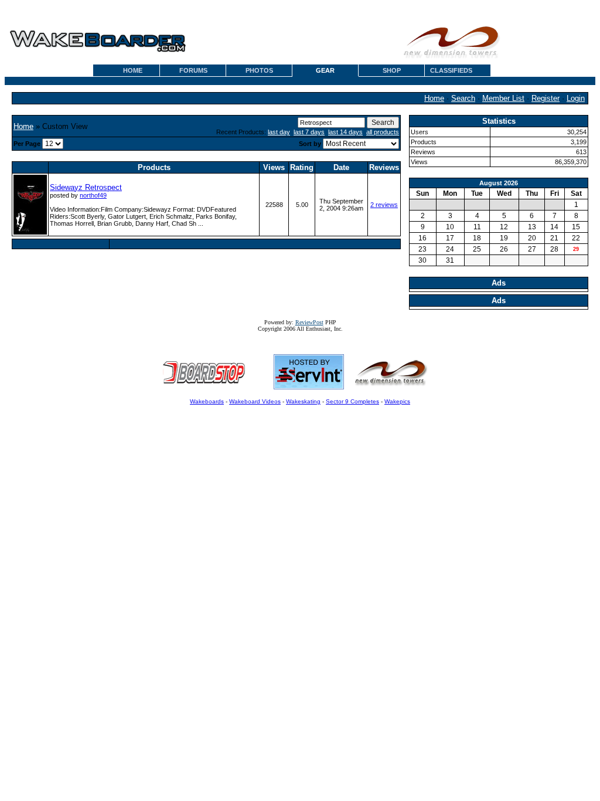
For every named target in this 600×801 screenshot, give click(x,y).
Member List (503, 98)
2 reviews (384, 204)
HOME (132, 70)
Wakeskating (303, 401)
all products (382, 131)
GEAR (325, 70)
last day (279, 131)
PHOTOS (259, 70)
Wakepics (397, 401)
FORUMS (193, 70)
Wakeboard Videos (255, 401)
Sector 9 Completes (352, 401)
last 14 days (345, 131)
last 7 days (309, 131)
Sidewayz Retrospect (86, 187)
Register (545, 98)
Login (576, 98)
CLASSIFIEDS (451, 70)
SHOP (392, 70)
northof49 (93, 195)
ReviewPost (309, 322)
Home (434, 98)
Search (463, 98)
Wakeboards (207, 401)
